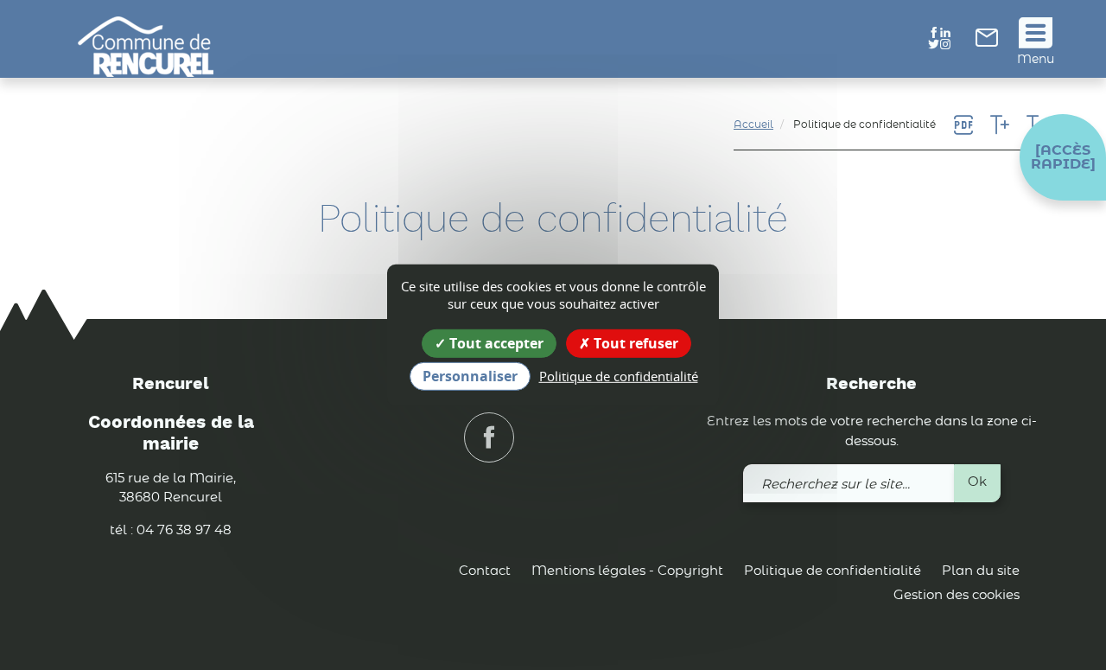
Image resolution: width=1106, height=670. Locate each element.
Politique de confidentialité (832, 571)
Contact (485, 571)
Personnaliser (470, 376)
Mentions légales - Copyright (627, 571)
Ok (977, 481)
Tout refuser (634, 342)
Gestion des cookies (956, 595)
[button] (1063, 157)
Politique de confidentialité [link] (618, 376)
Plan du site (981, 571)
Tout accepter (494, 342)
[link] (987, 42)
